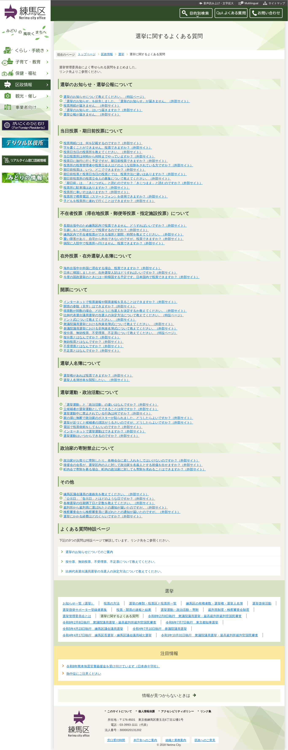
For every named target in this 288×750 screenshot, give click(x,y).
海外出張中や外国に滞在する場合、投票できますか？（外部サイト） (112, 268)
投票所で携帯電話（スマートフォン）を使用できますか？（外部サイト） (115, 196)
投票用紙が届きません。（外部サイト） (91, 105)
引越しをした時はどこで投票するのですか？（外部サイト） (106, 230)
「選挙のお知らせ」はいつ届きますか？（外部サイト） (103, 110)
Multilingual (251, 3)
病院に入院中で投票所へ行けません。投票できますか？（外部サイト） (114, 243)
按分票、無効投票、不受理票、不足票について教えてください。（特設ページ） (120, 333)
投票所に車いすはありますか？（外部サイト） (96, 192)
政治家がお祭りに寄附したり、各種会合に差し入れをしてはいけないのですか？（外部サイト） (131, 460)
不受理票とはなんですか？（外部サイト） (93, 346)
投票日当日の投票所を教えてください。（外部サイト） (103, 152)
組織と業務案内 (176, 740)
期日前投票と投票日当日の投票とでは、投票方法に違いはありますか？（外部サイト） (125, 174)
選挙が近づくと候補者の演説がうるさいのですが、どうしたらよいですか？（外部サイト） (128, 422)
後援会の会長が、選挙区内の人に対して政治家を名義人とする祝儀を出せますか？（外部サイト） (133, 465)
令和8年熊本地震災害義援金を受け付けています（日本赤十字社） (113, 666)
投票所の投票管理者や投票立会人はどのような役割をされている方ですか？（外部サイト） (128, 165)
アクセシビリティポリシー (177, 711)
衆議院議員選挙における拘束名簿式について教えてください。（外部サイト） (118, 324)
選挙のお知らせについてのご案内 (89, 552)
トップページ (87, 54)
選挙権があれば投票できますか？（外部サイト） (98, 375)
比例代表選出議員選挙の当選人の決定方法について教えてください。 (115, 571)
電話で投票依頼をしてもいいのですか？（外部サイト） (103, 427)
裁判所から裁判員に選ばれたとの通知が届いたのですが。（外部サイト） (115, 507)
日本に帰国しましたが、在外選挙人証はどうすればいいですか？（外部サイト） (120, 272)
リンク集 (205, 711)
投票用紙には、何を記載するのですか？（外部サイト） (103, 143)
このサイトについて (119, 711)
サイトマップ (277, 3)
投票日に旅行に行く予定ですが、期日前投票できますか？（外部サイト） (115, 161)
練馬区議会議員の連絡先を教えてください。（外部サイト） (106, 494)
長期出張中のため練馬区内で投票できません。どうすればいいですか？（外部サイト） (125, 225)
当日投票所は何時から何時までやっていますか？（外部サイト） (109, 156)
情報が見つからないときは (166, 695)
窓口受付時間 (116, 740)
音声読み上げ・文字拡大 (218, 3)
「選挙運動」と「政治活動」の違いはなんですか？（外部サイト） (110, 404)
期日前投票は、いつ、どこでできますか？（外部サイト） (104, 169)
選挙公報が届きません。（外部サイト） (91, 114)
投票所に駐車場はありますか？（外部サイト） (96, 187)
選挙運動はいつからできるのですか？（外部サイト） (101, 436)
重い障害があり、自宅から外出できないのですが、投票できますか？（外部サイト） (123, 239)
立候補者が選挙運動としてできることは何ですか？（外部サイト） (110, 409)
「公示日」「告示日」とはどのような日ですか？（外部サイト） (109, 498)
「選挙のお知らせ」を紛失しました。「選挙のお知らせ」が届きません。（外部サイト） (126, 101)
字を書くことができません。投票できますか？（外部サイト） (107, 147)
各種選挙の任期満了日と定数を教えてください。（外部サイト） (109, 503)
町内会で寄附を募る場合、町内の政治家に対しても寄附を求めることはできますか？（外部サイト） (134, 469)
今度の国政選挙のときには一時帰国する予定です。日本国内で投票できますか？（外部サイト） (131, 277)
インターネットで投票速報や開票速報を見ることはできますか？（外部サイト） (120, 302)
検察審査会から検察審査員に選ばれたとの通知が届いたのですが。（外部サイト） (121, 512)
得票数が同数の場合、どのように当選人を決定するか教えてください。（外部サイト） (125, 310)
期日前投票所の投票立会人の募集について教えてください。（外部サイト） (117, 178)
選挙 (121, 54)
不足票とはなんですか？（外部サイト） (91, 350)
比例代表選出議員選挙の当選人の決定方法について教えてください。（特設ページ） (123, 315)
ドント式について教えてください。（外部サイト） (99, 319)
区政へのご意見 (205, 740)
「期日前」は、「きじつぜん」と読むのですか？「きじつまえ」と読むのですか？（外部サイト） (133, 183)
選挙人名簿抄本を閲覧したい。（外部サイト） (96, 380)
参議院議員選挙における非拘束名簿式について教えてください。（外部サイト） (120, 328)
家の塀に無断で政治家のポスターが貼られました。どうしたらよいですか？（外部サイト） (128, 418)
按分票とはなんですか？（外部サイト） (91, 337)
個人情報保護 (146, 711)
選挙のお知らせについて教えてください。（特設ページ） (104, 96)
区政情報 (107, 54)
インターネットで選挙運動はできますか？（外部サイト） (104, 431)
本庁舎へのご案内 (145, 740)
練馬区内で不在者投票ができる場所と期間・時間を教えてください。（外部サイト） (123, 234)
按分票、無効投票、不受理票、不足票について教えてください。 (111, 561)
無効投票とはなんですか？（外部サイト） (93, 341)
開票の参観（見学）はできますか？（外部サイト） (99, 306)
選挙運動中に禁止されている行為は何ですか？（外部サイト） (107, 413)
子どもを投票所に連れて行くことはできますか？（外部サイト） (109, 201)
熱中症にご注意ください (83, 673)
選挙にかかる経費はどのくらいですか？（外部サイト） (103, 516)
